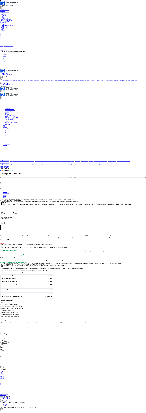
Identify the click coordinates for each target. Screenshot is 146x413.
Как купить (7, 129)
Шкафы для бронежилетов (102, 164)
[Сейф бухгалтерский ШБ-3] (6, 182)
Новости (2, 377)
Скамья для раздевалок (88, 161)
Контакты (2, 380)
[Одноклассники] (2, 170)
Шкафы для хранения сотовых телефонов (116, 164)
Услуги (1, 372)
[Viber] (7, 170)
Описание (5, 192)
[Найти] (1, 8)
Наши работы (3, 383)
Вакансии (2, 379)
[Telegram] (12, 170)
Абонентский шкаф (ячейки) (62, 164)
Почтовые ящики (126, 161)
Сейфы (46, 161)
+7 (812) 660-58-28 (4, 45)
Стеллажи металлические (28, 161)
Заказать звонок (73, 177)
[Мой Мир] (4, 170)
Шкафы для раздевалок (4, 164)
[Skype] (10, 170)
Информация (3, 384)
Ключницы (121, 161)
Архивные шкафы (35, 164)
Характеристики (6, 193)
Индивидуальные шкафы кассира (74, 164)
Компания (7, 135)
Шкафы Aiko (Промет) (4, 167)
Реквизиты (2, 387)
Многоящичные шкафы (85, 164)
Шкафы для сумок (13, 164)
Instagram (4, 54)
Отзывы (4, 194)
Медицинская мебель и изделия (112, 161)
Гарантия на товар (4, 394)
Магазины (2, 386)
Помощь (2, 389)
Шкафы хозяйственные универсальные (24, 164)
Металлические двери (56, 161)
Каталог (2, 370)
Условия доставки (3, 393)
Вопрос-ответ (3, 395)
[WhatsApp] (9, 170)
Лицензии (2, 382)
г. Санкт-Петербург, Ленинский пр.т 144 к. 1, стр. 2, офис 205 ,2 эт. (38, 327)
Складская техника (36, 161)
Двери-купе (11, 161)
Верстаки (50, 161)
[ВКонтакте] (1, 170)
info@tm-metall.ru (4, 50)
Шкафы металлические (18, 161)
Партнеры (2, 381)
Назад (7, 104)
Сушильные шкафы (96, 161)
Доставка (4, 197)
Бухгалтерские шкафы (52, 164)
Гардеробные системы (4, 161)
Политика (2, 388)
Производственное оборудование (77, 161)
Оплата (4, 196)
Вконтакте (5, 53)
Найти (2, 409)
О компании (2, 376)
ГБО (101, 161)
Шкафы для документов (43, 164)
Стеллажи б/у (42, 161)
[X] (6, 170)
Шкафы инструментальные (65, 161)
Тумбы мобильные (93, 164)
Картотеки (104, 161)
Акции (1, 371)
